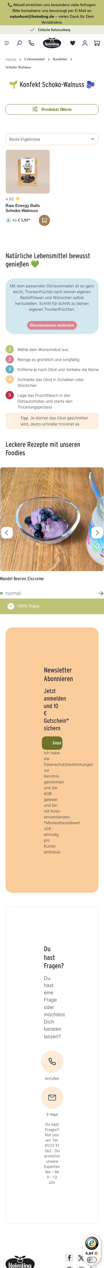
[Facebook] (69, 1258)
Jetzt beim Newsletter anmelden (57, 743)
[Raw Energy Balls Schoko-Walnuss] (28, 172)
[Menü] (6, 43)
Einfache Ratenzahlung (54, 30)
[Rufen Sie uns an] (31, 43)
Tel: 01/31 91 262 (52, 1145)
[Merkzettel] (72, 43)
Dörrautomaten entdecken (52, 325)
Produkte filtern (56, 109)
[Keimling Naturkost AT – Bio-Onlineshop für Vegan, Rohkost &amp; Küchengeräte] (52, 43)
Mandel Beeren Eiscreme (22, 578)
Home (11, 59)
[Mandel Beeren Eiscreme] (52, 519)
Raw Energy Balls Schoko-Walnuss (23, 208)
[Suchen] (19, 43)
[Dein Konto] (84, 43)
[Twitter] (81, 1258)
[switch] (92, 1260)
